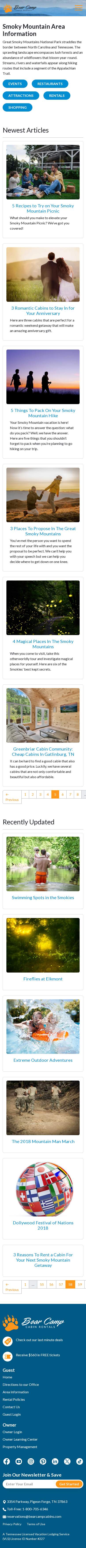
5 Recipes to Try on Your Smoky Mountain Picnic (43, 208)
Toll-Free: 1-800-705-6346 (27, 1509)
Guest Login (12, 1414)
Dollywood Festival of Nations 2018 (43, 1225)
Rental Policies (14, 1399)
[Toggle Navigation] (78, 8)
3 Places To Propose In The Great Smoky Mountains (43, 531)
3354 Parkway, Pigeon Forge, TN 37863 (36, 1501)
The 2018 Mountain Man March (43, 1141)
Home (7, 1377)
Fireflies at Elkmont (43, 978)
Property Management (20, 1447)
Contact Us (11, 1407)
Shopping (17, 107)
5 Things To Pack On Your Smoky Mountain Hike (43, 413)
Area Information (16, 1392)
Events (15, 84)
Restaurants (50, 84)
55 (42, 1284)
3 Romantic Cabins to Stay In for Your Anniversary (43, 310)
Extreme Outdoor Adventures (43, 1060)
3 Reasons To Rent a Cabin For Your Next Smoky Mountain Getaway (43, 1260)
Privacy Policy (12, 1524)
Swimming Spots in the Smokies (43, 897)
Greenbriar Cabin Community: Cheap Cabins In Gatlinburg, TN (43, 751)
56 (51, 1284)
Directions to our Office (21, 1384)
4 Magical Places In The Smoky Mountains (43, 644)
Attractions (21, 95)
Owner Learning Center (20, 1439)
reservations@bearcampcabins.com (33, 1516)
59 (80, 1284)
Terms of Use (36, 1524)
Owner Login (12, 1432)
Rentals (57, 95)
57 (61, 1284)
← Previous (12, 797)
